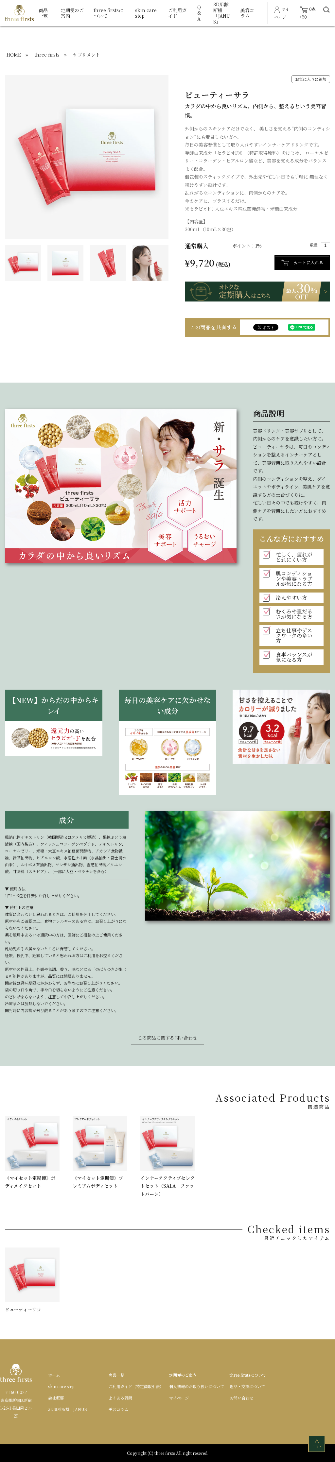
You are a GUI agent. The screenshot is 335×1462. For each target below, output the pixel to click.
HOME (14, 54)
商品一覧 (43, 13)
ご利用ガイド (177, 13)
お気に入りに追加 (310, 79)
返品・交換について (247, 1386)
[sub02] (108, 262)
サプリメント (86, 54)
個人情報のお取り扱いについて (196, 1386)
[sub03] (150, 262)
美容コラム (247, 13)
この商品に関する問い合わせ (167, 1037)
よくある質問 (120, 1398)
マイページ (179, 1398)
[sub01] (65, 262)
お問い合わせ (241, 1398)
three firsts (47, 54)
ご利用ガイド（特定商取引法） (136, 1386)
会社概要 (56, 1398)
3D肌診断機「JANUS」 (221, 13)
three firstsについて (108, 13)
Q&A (199, 13)
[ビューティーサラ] (86, 156)
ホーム (54, 1375)
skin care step (146, 13)
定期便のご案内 (72, 13)
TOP (317, 1444)
